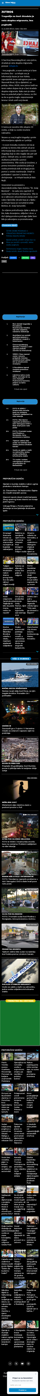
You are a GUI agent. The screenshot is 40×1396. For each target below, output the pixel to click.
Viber (32, 257)
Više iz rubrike (20, 659)
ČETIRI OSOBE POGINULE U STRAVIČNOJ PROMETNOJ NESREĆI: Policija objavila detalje (20, 233)
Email (4, 261)
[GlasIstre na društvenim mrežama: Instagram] (29, 1364)
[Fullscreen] (36, 122)
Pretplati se (22, 1390)
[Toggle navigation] (2, 3)
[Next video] (9, 122)
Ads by (34, 124)
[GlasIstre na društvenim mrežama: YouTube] (23, 1364)
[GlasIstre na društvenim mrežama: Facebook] (11, 1364)
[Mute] (15, 122)
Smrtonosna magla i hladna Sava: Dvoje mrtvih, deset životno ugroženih (21, 250)
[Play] (4, 122)
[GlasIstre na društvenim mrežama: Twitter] (17, 1364)
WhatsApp (25, 257)
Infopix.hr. (13, 66)
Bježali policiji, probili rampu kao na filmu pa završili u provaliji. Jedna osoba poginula (20, 242)
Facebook (13, 257)
